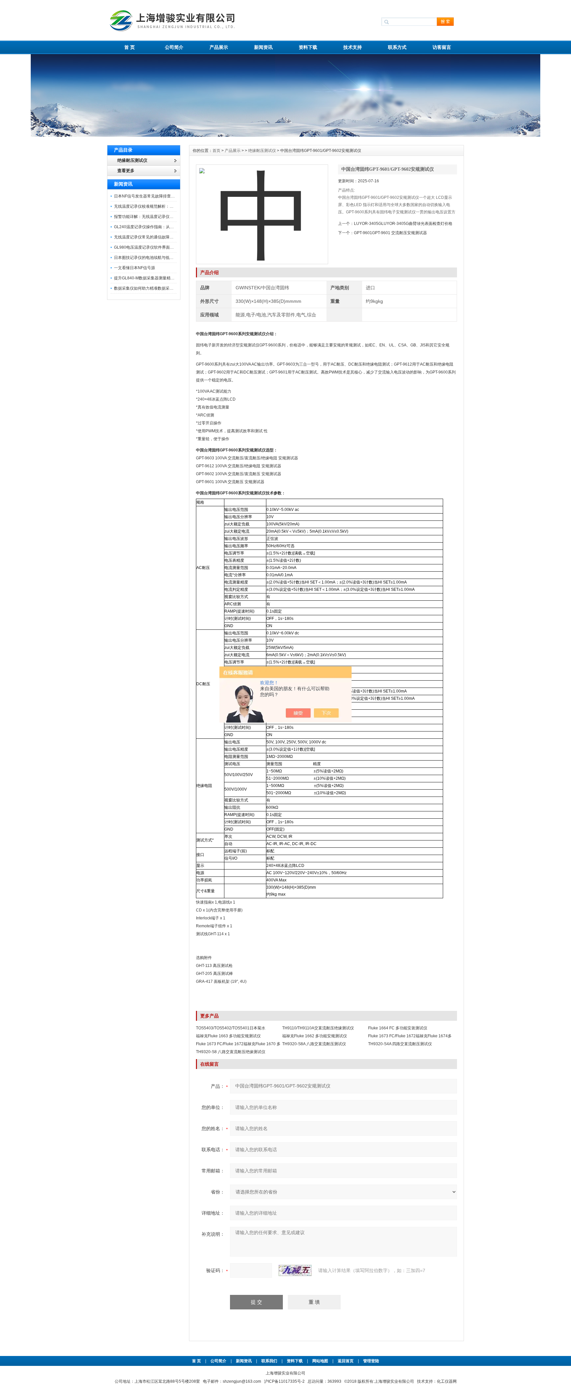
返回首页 (346, 1361)
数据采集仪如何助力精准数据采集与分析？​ (151, 288)
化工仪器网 (447, 1381)
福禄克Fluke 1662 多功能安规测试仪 (314, 1036)
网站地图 (320, 1361)
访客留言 (442, 47)
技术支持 (352, 47)
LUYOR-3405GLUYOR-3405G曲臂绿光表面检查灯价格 (403, 223)
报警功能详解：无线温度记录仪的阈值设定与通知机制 (161, 216)
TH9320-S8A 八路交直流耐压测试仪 (314, 1044)
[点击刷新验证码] (295, 1270)
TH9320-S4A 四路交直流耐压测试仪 (400, 1044)
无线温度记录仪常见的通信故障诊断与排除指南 (155, 237)
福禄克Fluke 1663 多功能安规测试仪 (228, 1036)
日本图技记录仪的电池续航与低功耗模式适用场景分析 (161, 257)
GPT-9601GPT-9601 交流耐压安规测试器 (390, 233)
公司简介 (174, 47)
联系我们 (269, 1361)
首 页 (129, 47)
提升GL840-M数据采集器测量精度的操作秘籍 (154, 278)
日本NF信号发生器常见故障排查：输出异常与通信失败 (162, 196)
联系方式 (397, 47)
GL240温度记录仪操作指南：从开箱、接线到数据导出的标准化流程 (173, 227)
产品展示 (218, 47)
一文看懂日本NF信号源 (134, 268)
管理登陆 (371, 1361)
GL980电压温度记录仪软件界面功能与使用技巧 (156, 247)
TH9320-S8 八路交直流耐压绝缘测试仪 (230, 1052)
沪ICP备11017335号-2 (284, 1381)
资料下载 (308, 47)
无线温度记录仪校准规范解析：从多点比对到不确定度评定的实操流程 (175, 206)
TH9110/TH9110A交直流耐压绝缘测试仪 (318, 1028)
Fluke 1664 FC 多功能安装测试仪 (397, 1028)
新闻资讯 (263, 47)
